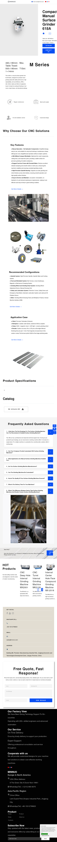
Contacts (10, 820)
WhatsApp (54, 429)
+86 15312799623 (12, 627)
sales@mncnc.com (12, 640)
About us (21, 817)
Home (10, 814)
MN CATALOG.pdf (14, 409)
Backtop (54, 433)
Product (21, 814)
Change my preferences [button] (45, 835)
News (9, 817)
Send (45, 838)
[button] (28, 432)
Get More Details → (17, 189)
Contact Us (49, 50)
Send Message (41, 700)
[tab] (28, 432)
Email (54, 426)
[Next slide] (42, 589)
